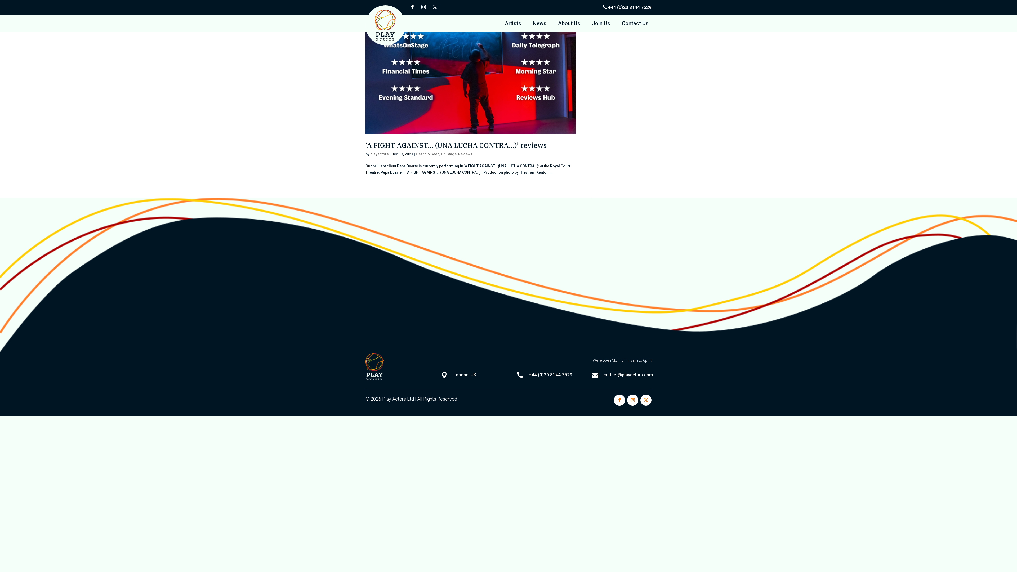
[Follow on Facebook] (412, 7)
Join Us (601, 23)
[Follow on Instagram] (423, 7)
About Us (569, 23)
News (539, 23)
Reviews (465, 154)
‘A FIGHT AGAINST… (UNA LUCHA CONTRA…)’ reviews (456, 145)
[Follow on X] (434, 7)
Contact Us (635, 23)
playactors (379, 154)
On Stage (449, 154)
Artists (513, 23)
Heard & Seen (427, 154)
